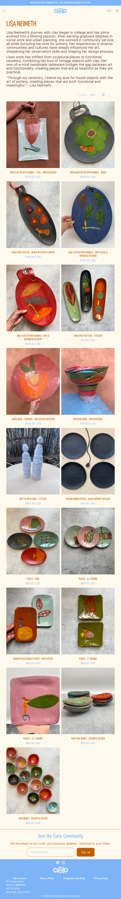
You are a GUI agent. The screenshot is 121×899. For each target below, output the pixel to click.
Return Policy (47, 878)
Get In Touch (19, 878)
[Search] (108, 10)
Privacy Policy (101, 878)
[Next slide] (110, 214)
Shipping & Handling (74, 878)
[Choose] (110, 326)
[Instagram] (63, 863)
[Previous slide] (66, 214)
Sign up (85, 852)
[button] (94, 94)
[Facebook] (58, 863)
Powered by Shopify (71, 896)
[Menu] (3, 10)
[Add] (55, 163)
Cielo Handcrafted (56, 896)
